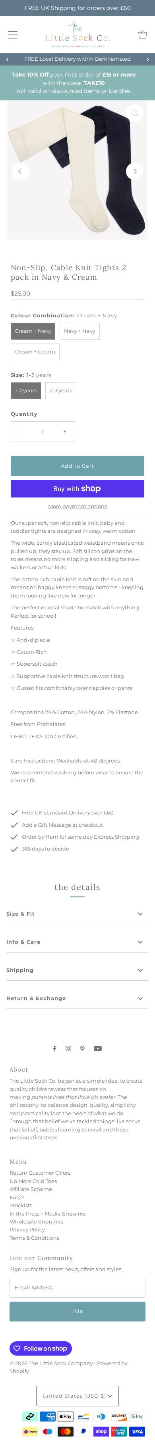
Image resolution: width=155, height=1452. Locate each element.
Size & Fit (20, 914)
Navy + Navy (79, 331)
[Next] (147, 59)
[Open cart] (142, 34)
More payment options (77, 506)
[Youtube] (98, 1049)
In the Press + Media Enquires (47, 1214)
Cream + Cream (35, 352)
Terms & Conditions (34, 1238)
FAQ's (17, 1197)
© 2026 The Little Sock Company (51, 1363)
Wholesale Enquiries (36, 1222)
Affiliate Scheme (31, 1189)
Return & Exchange (36, 998)
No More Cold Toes (33, 1181)
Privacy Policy (27, 1230)
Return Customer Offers (40, 1173)
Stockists (21, 1205)
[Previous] (8, 59)
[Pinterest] (82, 1049)
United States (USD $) (75, 1396)
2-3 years (61, 391)
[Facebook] (54, 1049)
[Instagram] (68, 1049)
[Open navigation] (12, 34)
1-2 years (26, 391)
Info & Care (23, 942)
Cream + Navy (33, 331)
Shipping (20, 970)
